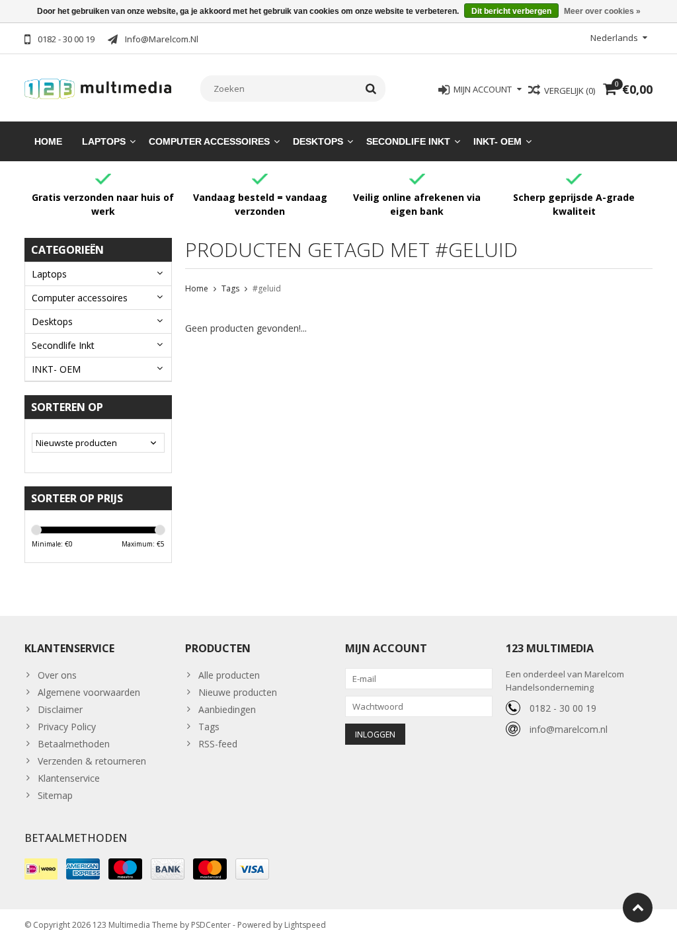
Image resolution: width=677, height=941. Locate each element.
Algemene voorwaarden (89, 692)
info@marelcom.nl (569, 729)
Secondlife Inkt (408, 141)
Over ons (57, 675)
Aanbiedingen (227, 709)
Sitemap (55, 795)
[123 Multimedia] (98, 87)
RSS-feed (217, 743)
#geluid (267, 288)
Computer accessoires (209, 141)
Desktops (318, 141)
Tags (230, 288)
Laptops (104, 141)
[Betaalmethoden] (41, 869)
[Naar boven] (638, 907)
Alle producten (229, 675)
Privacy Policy (67, 726)
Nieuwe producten (237, 692)
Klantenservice (69, 778)
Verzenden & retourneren (92, 761)
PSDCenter (211, 924)
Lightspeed (305, 924)
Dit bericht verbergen (511, 11)
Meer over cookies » (602, 11)
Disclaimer (60, 709)
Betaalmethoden (74, 743)
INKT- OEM (497, 141)
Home (48, 141)
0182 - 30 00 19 (563, 708)
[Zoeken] (371, 88)
